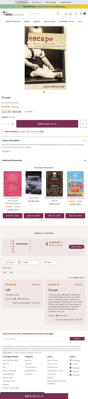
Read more (60, 311)
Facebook (75, 368)
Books (27, 21)
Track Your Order (9, 381)
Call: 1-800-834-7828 (10, 360)
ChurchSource (36, 2)
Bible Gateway (51, 2)
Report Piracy (52, 360)
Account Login (8, 377)
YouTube (75, 371)
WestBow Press (30, 371)
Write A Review (76, 247)
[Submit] (58, 13)
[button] (44, 92)
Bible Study (50, 21)
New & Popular (13, 21)
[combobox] (44, 13)
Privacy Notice (52, 367)
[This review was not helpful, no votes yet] (37, 303)
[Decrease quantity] (4, 123)
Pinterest (76, 375)
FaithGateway (22, 2)
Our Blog (28, 364)
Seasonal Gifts (66, 21)
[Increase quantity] (12, 123)
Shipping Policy (8, 374)
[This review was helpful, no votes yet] (33, 303)
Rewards (6, 384)
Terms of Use (52, 364)
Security (50, 377)
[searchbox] (9, 262)
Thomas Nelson (31, 367)
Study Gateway (65, 2)
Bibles (37, 21)
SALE (80, 21)
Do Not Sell (51, 374)
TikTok (74, 364)
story (11, 272)
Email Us (6, 364)
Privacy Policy (7, 353)
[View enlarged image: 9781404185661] (45, 58)
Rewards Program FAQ (11, 388)
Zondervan (29, 374)
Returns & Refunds (9, 371)
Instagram (76, 360)
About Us (28, 360)
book (4, 272)
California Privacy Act (55, 371)
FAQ (4, 367)
